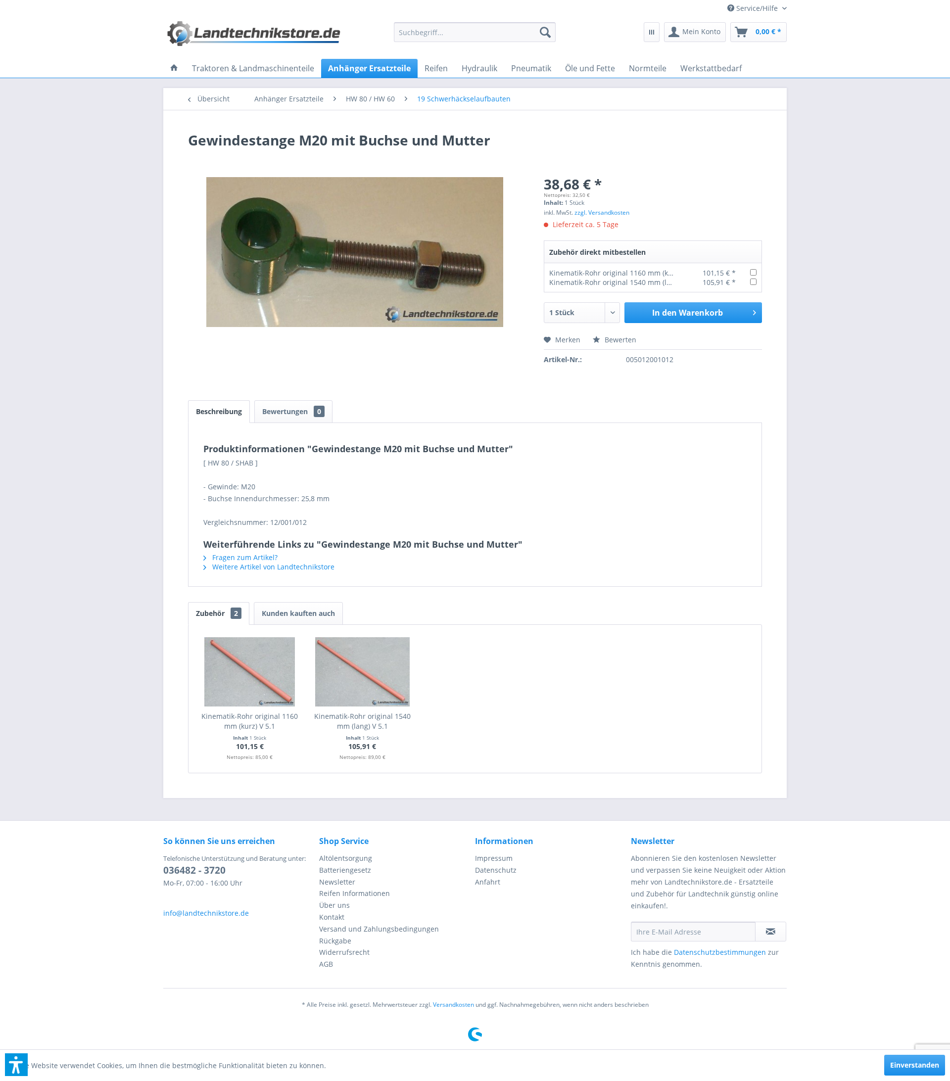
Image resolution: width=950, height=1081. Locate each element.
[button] (16, 1064)
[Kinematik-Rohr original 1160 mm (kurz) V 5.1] (250, 671)
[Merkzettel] (652, 32)
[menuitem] (753, 8)
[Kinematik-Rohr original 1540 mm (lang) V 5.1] (363, 671)
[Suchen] (545, 32)
